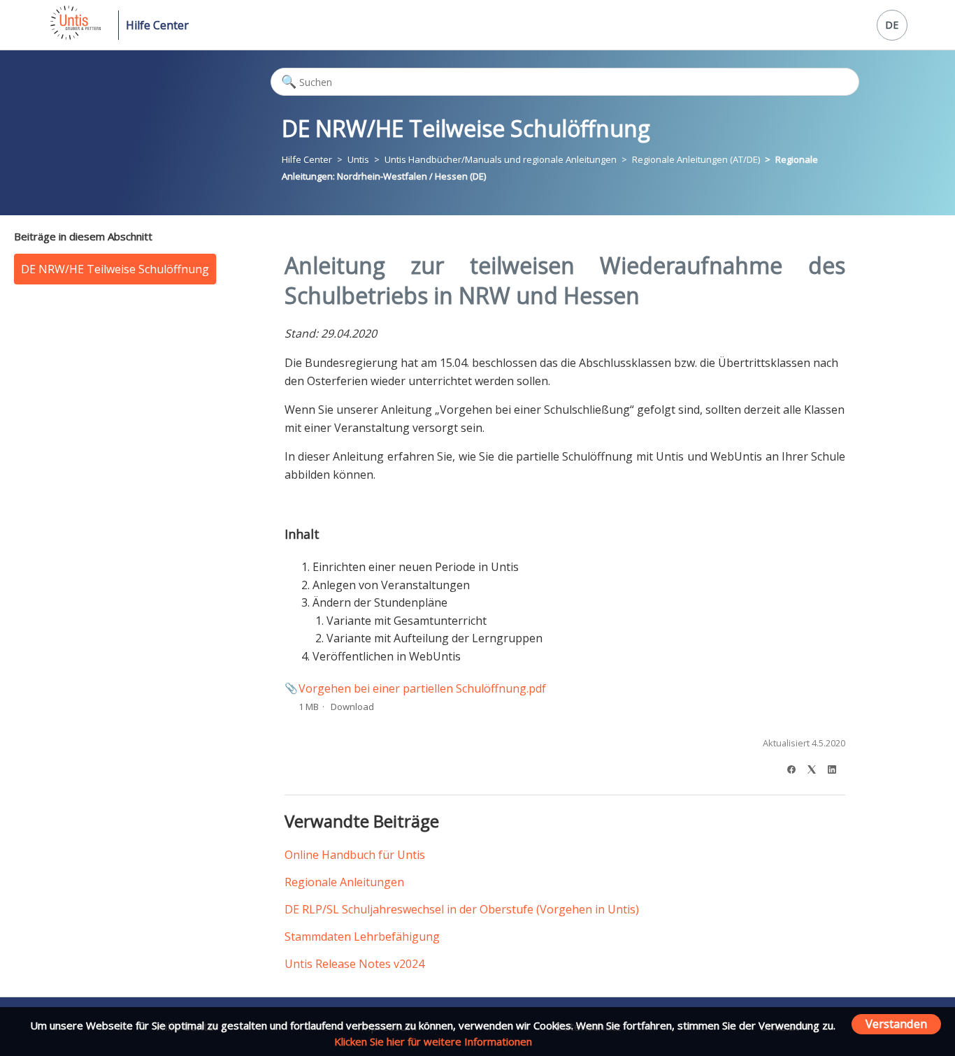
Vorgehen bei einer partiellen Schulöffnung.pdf (422, 688)
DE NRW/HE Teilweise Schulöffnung (115, 269)
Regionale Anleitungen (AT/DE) (696, 159)
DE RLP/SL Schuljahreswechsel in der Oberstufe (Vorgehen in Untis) (462, 909)
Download (352, 706)
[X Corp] (816, 767)
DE (891, 24)
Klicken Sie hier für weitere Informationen (433, 1041)
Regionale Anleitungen (344, 882)
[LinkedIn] (836, 767)
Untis (358, 159)
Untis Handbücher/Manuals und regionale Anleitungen (501, 159)
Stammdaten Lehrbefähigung (362, 936)
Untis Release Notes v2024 (354, 963)
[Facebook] (796, 767)
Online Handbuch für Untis (355, 854)
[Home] (74, 35)
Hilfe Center (157, 25)
